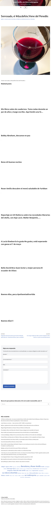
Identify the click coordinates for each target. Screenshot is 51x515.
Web (4, 364)
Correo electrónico (7, 359)
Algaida (7, 466)
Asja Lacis (14, 466)
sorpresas (41, 475)
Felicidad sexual (36, 468)
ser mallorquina (30, 475)
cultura (5, 468)
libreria (23, 473)
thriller (48, 475)
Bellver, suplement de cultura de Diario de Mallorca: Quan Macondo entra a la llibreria (20, 425)
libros (28, 473)
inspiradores (41, 470)
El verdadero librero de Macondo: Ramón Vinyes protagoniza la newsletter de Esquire (20, 430)
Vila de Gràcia (22, 477)
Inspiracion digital (25, 19)
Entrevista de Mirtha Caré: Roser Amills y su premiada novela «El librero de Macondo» (20, 439)
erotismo (17, 468)
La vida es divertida (9, 473)
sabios (19, 475)
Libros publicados (33, 473)
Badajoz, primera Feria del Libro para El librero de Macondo (14, 448)
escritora (21, 468)
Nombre (5, 354)
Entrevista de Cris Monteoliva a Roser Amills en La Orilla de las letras (16, 450)
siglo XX (38, 475)
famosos (24, 468)
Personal (32, 19)
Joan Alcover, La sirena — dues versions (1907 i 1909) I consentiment (16, 423)
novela (7, 475)
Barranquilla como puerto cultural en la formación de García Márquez (16, 459)
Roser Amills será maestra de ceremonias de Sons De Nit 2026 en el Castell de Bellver (19, 432)
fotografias (10, 470)
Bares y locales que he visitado (8, 19)
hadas (27, 470)
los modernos (46, 473)
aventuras (18, 466)
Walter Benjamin (27, 477)
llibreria (40, 473)
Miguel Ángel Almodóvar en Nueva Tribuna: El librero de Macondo (15, 428)
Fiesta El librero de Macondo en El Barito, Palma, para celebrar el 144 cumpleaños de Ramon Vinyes (23, 437)
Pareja (11, 475)
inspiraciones (35, 470)
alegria (3, 466)
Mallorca (3, 475)
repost (13, 475)
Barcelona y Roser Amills (31, 466)
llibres (43, 473)
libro (25, 473)
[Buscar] (20, 7)
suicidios (45, 475)
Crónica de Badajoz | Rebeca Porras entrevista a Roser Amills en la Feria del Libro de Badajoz (21, 435)
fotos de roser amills (19, 470)
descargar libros (11, 469)
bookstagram (47, 466)
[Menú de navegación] (25, 7)
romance (16, 475)
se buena (22, 475)
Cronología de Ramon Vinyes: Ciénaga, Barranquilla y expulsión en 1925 (17, 457)
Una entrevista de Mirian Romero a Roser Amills (11, 442)
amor (10, 466)
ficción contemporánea (43, 468)
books (42, 466)
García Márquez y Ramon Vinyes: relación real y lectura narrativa (15, 461)
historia (30, 470)
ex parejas (18, 19)
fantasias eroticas (29, 468)
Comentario (6, 370)
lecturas (19, 473)
